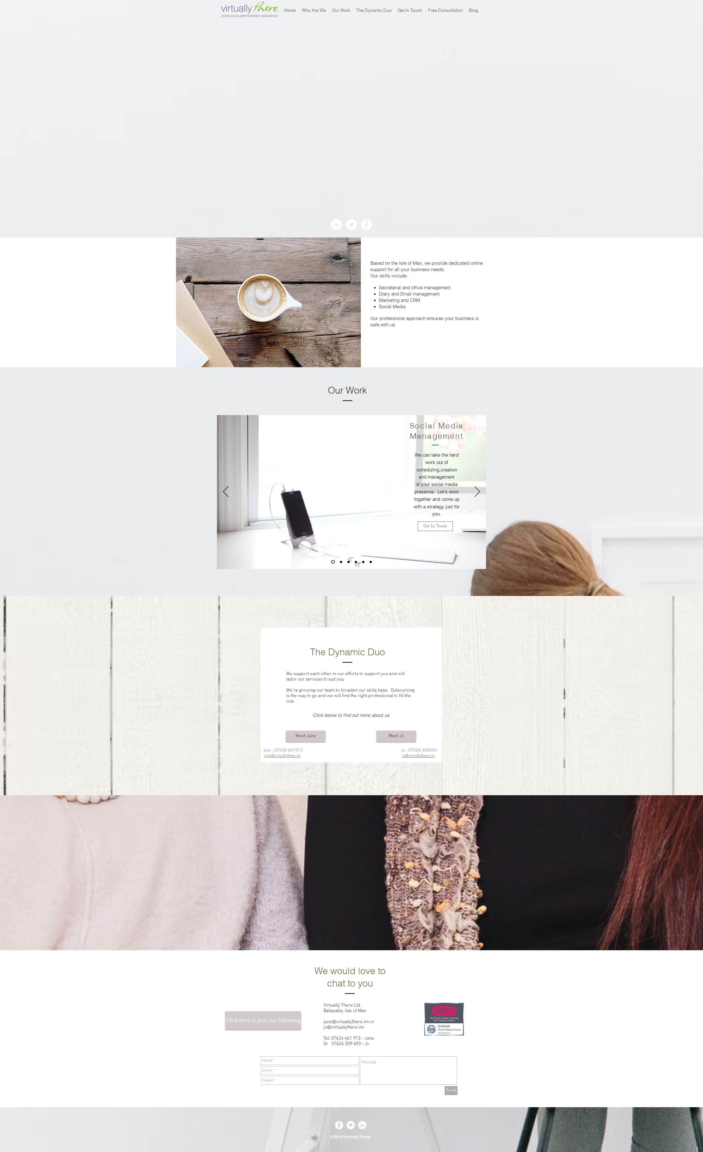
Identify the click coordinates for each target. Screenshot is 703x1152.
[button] (263, 1021)
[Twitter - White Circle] (351, 224)
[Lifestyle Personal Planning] (356, 562)
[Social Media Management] (332, 562)
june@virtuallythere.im (346, 1022)
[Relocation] (363, 562)
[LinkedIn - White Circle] (336, 224)
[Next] (477, 492)
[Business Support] (340, 562)
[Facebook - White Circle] (366, 224)
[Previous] (225, 492)
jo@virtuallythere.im (343, 1027)
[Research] (348, 562)
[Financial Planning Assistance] (371, 562)
